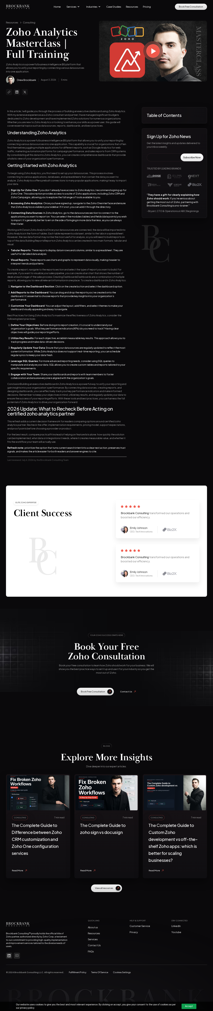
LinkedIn (176, 925)
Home (57, 6)
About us (93, 927)
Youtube (176, 932)
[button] (73, 7)
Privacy (134, 932)
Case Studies (113, 6)
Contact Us (94, 945)
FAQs (91, 951)
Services (93, 939)
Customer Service (140, 925)
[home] (18, 7)
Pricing (147, 6)
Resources (132, 6)
